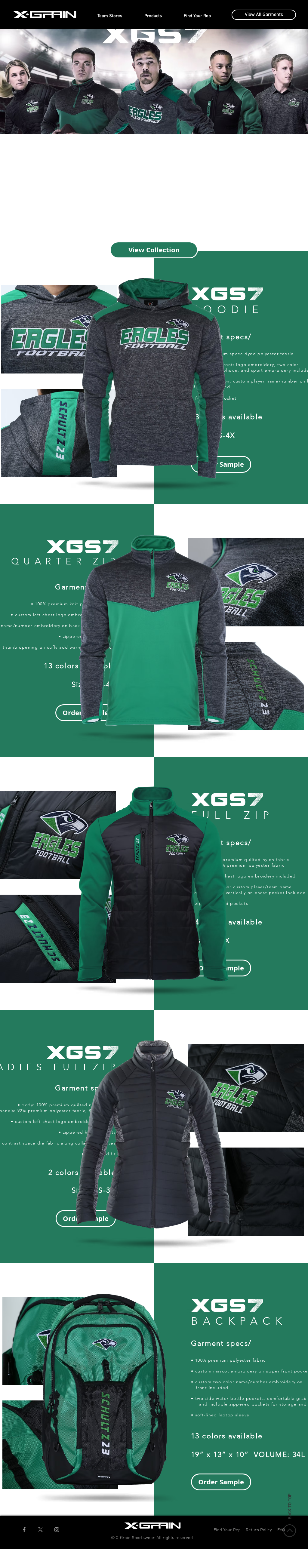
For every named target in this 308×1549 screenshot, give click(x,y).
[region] (59, 329)
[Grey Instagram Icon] (57, 1529)
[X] (40, 1529)
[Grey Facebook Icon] (24, 1529)
